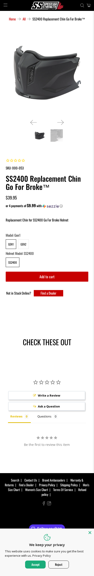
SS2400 (12, 262)
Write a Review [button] (49, 395)
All (24, 19)
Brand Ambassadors (53, 480)
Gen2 (23, 244)
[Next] (60, 122)
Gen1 (11, 244)
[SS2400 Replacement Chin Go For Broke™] (47, 73)
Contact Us (30, 480)
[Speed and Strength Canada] (47, 5)
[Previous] (33, 122)
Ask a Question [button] (49, 406)
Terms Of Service (63, 489)
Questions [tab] (44, 416)
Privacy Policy (47, 484)
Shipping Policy (69, 484)
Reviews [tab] (16, 416)
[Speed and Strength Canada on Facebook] (44, 504)
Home (12, 19)
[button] (47, 205)
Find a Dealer (48, 292)
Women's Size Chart (36, 489)
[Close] (90, 532)
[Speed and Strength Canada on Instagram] (49, 504)
